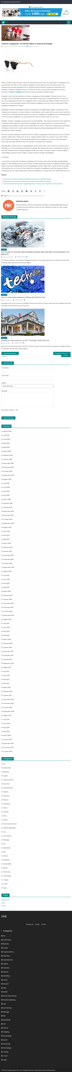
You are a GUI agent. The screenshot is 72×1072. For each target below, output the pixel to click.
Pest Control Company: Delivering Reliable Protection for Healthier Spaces (27, 179)
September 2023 (8, 567)
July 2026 (6, 435)
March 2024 (7, 543)
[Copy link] (44, 191)
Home (3, 903)
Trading (5, 880)
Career (5, 776)
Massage (6, 840)
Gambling (6, 804)
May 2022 (6, 631)
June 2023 (6, 579)
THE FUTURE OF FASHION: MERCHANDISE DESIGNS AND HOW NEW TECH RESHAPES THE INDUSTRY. (35, 253)
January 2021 (7, 695)
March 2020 (7, 735)
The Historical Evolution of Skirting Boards (62, 353)
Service (5, 856)
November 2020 (8, 703)
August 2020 (7, 715)
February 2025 (7, 503)
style (30, 196)
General (5, 812)
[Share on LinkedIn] (17, 191)
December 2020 (8, 699)
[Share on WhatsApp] (22, 191)
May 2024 (6, 535)
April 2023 (6, 587)
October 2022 (7, 611)
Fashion (4, 249)
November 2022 (8, 607)
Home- (3, 906)
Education (6, 784)
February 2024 (8, 547)
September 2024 (8, 523)
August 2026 (7, 431)
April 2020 (6, 731)
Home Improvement (10, 824)
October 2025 (7, 471)
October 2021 (7, 659)
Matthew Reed (21, 46)
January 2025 (7, 507)
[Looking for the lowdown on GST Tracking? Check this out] (36, 322)
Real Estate (6, 848)
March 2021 (6, 687)
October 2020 (7, 707)
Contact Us (5, 900)
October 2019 (7, 751)
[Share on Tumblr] (35, 191)
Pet (4, 844)
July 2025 (6, 483)
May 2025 (6, 491)
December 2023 (8, 555)
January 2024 (7, 551)
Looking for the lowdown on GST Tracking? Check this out (25, 340)
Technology (7, 876)
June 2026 (6, 439)
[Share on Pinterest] (26, 191)
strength (25, 196)
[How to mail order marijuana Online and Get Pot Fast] (36, 279)
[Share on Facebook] (8, 191)
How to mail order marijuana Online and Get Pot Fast (23, 297)
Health (5, 820)
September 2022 (8, 615)
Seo (4, 852)
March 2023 (7, 591)
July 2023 (6, 575)
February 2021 (7, 691)
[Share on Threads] (40, 191)
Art (4, 764)
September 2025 (8, 475)
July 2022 (6, 623)
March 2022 (7, 639)
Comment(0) (35, 46)
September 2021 (8, 663)
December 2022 (8, 603)
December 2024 (8, 511)
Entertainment (8, 788)
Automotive (7, 768)
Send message (8, 418)
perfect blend (18, 196)
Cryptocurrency (8, 780)
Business (11, 196)
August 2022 (7, 619)
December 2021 (8, 651)
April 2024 (6, 539)
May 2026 (6, 443)
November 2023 (8, 559)
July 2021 (6, 671)
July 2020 (6, 719)
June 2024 (6, 531)
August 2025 (7, 479)
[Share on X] (13, 191)
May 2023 (6, 583)
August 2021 (7, 667)
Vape (5, 888)
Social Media (7, 864)
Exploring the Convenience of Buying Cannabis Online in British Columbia (27, 181)
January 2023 (7, 599)
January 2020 (7, 739)
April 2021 (6, 683)
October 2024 (7, 519)
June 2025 (6, 487)
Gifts (4, 816)
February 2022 (7, 643)
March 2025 (7, 499)
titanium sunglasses (38, 196)
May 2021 (6, 679)
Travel (5, 884)
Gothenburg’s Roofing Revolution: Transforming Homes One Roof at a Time (11, 353)
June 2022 (6, 627)
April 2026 (6, 447)
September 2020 (8, 711)
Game (5, 808)
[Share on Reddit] (31, 191)
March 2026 (7, 451)
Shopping (6, 860)
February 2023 (7, 595)
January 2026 (7, 459)
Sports (5, 868)
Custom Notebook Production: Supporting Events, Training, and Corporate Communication (33, 184)
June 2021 (6, 675)
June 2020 (6, 723)
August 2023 (7, 571)
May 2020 (6, 727)
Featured (4, 295)
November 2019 (8, 747)
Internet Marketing (9, 828)
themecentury (50, 1070)
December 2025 (8, 463)
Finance (5, 800)
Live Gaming (7, 836)
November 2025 (8, 467)
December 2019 (8, 743)
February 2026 (8, 455)
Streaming (6, 872)
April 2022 (6, 635)
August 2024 (7, 527)
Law (4, 832)
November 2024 (8, 515)
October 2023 (7, 563)
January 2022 (7, 647)
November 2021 (8, 655)
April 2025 (6, 495)
